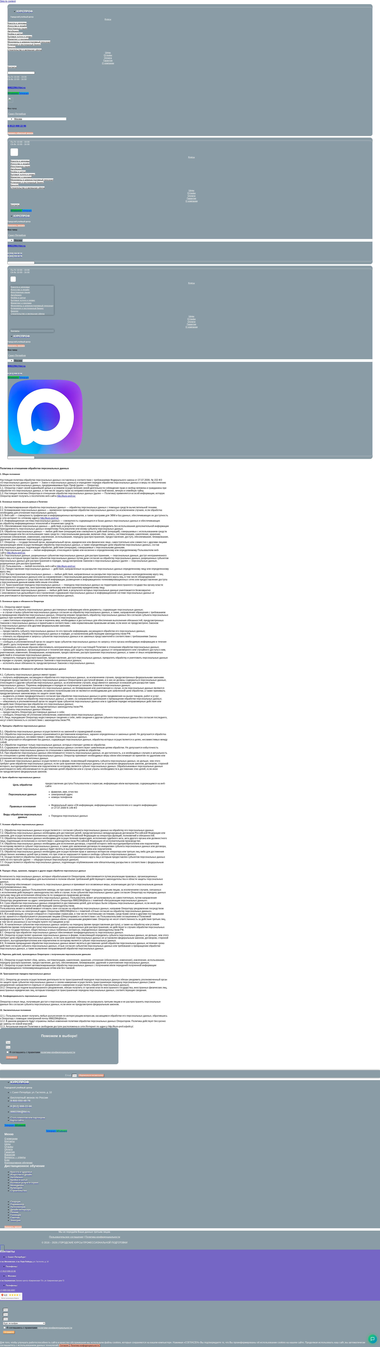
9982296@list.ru (17, 87)
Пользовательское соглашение (66, 1237)
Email (68, 1075)
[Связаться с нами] (372, 1339)
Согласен (64, 1345)
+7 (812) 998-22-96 (8, 1271)
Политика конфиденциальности (102, 1237)
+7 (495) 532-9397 (7, 1290)
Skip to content (8, 1)
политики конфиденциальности (58, 1052)
